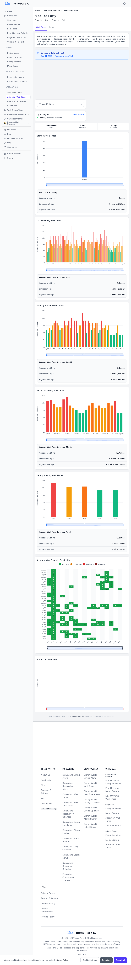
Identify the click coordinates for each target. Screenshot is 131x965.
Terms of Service (49, 898)
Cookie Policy (62, 960)
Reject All (106, 960)
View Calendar (78, 114)
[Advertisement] (82, 80)
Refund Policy (47, 916)
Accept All (120, 960)
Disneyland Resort (51, 10)
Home (37, 10)
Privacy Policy (48, 893)
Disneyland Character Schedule (67, 866)
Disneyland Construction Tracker (68, 877)
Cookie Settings (90, 960)
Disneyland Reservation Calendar (68, 813)
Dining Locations (113, 808)
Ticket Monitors (113, 825)
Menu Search (112, 813)
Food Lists (46, 780)
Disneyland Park (70, 10)
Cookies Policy (48, 903)
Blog (43, 785)
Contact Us (46, 803)
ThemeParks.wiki (77, 716)
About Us (45, 775)
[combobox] (60, 104)
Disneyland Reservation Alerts (68, 786)
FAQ (43, 798)
